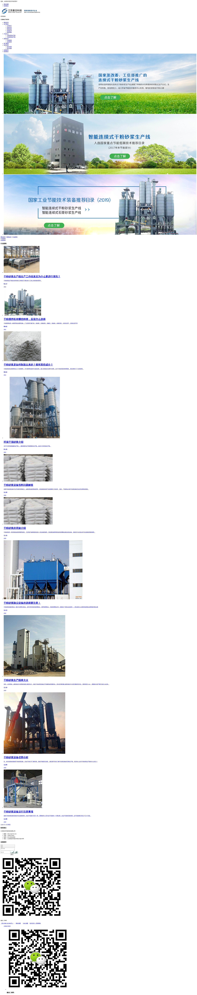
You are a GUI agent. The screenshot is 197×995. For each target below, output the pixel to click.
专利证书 (9, 30)
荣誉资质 (9, 29)
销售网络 (9, 32)
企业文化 (9, 27)
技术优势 (6, 45)
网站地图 (6, 4)
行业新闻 (9, 40)
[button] (14, 852)
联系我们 (6, 5)
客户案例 (6, 43)
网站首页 (6, 22)
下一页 (6, 824)
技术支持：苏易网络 (35, 923)
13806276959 (7, 926)
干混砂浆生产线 (11, 37)
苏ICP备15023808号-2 (7, 923)
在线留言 (6, 50)
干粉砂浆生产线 (11, 35)
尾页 (9, 824)
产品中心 (6, 33)
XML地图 (25, 923)
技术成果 (9, 48)
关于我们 (6, 24)
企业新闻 (9, 42)
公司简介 (9, 25)
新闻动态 (6, 38)
